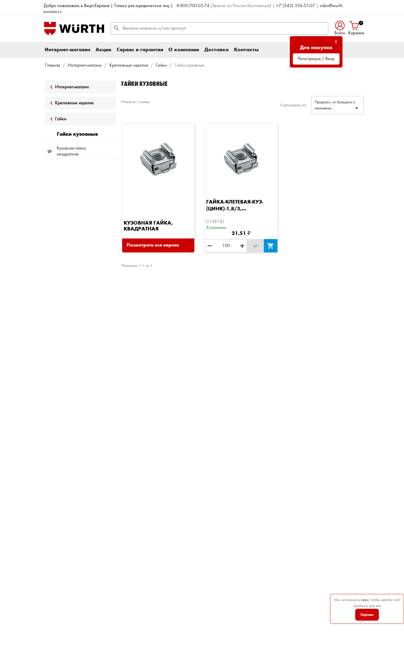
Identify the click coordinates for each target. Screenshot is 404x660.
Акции (103, 49)
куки (365, 600)
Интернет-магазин (67, 49)
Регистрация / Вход (316, 59)
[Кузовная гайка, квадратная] (158, 160)
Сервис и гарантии (140, 49)
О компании (183, 49)
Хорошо (367, 615)
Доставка (216, 49)
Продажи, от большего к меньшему (337, 106)
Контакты (246, 49)
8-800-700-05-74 (193, 6)
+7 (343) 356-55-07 (295, 6)
